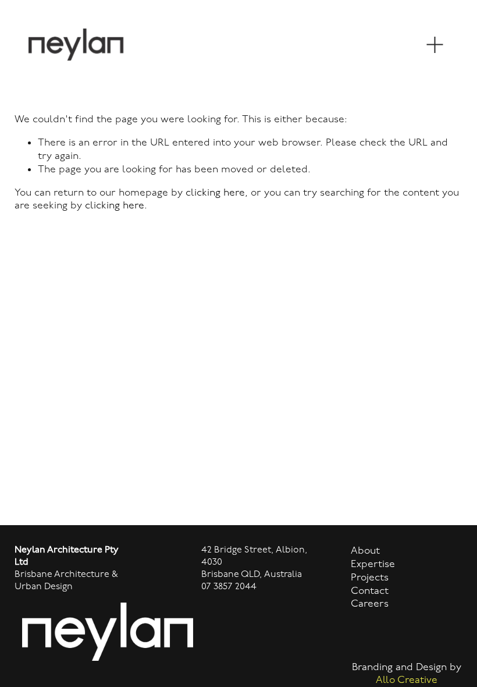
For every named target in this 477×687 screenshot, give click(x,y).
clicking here (215, 192)
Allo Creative (406, 680)
